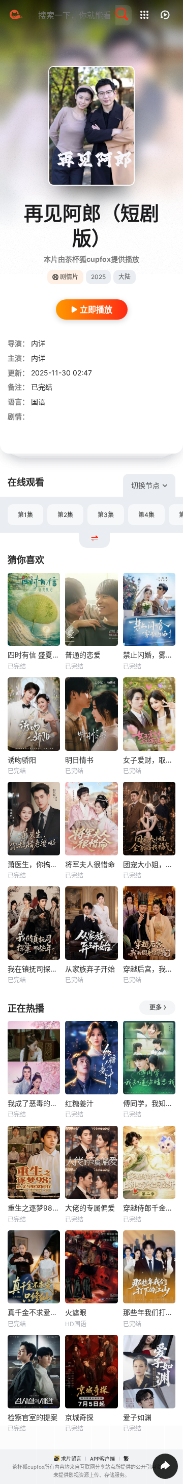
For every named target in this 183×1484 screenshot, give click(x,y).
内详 (38, 343)
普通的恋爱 (83, 654)
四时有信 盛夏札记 (34, 654)
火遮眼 (75, 1312)
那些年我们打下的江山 (149, 1312)
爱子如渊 (137, 1417)
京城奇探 (79, 1417)
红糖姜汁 (79, 1103)
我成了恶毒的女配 (34, 1103)
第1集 (25, 515)
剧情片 (69, 277)
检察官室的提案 (32, 1417)
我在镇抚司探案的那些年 (34, 968)
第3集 (106, 515)
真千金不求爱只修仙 (34, 1312)
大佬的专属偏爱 (90, 1207)
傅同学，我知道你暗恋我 (149, 1103)
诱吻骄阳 (22, 759)
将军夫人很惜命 (90, 864)
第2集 (65, 515)
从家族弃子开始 (90, 968)
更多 (155, 1007)
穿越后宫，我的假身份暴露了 (149, 968)
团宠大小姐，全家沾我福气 (149, 864)
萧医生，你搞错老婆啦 (34, 864)
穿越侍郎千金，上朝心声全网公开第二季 (149, 1207)
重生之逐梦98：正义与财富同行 (34, 1207)
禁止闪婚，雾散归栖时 (149, 654)
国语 (38, 401)
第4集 (146, 515)
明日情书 (79, 759)
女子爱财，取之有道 (149, 759)
